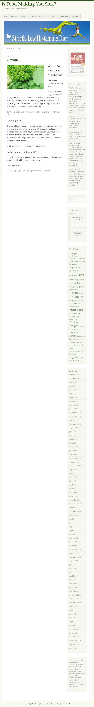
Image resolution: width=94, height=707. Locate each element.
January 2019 (73, 451)
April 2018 (72, 485)
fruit (70, 287)
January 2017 (73, 542)
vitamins (47, 171)
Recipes (55, 16)
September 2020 (75, 378)
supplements (76, 351)
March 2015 (73, 625)
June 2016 (72, 568)
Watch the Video (37, 16)
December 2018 (75, 454)
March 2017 (73, 534)
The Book (13, 16)
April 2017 (72, 530)
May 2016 (72, 572)
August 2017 (73, 515)
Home (5, 16)
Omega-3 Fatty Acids (75, 315)
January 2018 (73, 496)
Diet (24, 171)
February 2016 (74, 584)
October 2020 (74, 375)
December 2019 (75, 413)
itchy (77, 300)
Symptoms (24, 16)
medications (74, 306)
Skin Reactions (73, 331)
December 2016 (75, 546)
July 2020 (72, 386)
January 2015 (73, 633)
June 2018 (72, 477)
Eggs (27, 171)
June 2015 (72, 614)
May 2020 (72, 394)
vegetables (33, 171)
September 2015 (75, 603)
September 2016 (75, 557)
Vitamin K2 (14, 60)
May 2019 (72, 435)
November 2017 (75, 504)
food (80, 283)
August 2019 (73, 428)
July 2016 (72, 565)
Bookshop (64, 16)
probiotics (73, 319)
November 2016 (75, 549)
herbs (80, 293)
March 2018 (73, 489)
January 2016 (73, 587)
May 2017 (72, 527)
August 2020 (73, 382)
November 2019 (75, 416)
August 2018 (73, 470)
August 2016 (73, 561)
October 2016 (74, 553)
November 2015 (75, 595)
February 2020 (74, 405)
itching (71, 300)
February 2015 (74, 629)
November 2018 (75, 458)
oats (71, 313)
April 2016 (72, 576)
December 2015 (75, 591)
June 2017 (72, 523)
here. (45, 146)
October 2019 (74, 420)
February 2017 (74, 538)
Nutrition (76, 309)
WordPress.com (71, 704)
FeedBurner (77, 236)
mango (77, 303)
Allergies (73, 253)
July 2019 (72, 432)
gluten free (73, 289)
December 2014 (75, 637)
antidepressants (74, 256)
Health (73, 292)
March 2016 (73, 580)
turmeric (72, 354)
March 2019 (73, 443)
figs (75, 283)
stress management (76, 340)
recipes (74, 326)
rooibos (81, 326)
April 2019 (72, 439)
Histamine (76, 297)
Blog (48, 16)
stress (73, 335)
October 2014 (74, 644)
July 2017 (72, 519)
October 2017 (74, 508)
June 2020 (72, 390)
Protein (73, 322)
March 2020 (73, 401)
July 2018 (72, 473)
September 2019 (75, 424)
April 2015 (72, 622)
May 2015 (72, 618)
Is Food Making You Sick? (29, 4)
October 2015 (74, 599)
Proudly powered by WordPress (28, 704)
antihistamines (77, 258)
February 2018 (74, 492)
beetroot (81, 261)
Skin (71, 329)
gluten (82, 286)
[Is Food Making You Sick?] (47, 32)
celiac (82, 268)
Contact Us (75, 16)
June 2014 (72, 648)
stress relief (76, 345)
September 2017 (75, 511)
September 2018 (75, 466)
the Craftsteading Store (76, 662)
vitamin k (40, 171)
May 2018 (72, 481)
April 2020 (72, 397)
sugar (71, 348)
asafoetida (73, 261)
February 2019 (74, 447)
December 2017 (75, 500)
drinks (71, 279)
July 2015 (72, 610)
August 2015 (73, 606)
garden (75, 287)
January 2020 (73, 409)
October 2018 (74, 462)
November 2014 (75, 641)
